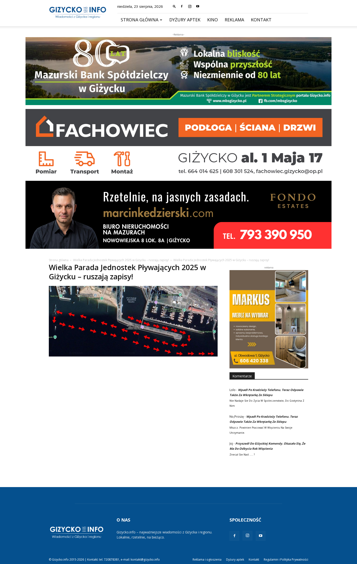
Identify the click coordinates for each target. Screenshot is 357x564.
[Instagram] (189, 6)
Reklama (234, 20)
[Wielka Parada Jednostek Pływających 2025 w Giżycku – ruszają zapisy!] (133, 355)
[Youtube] (197, 6)
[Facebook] (181, 6)
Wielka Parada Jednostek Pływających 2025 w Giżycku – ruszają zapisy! (121, 260)
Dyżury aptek (184, 20)
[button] (174, 6)
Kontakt (261, 20)
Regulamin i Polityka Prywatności (286, 559)
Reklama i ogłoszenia (207, 559)
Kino (212, 20)
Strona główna (139, 20)
